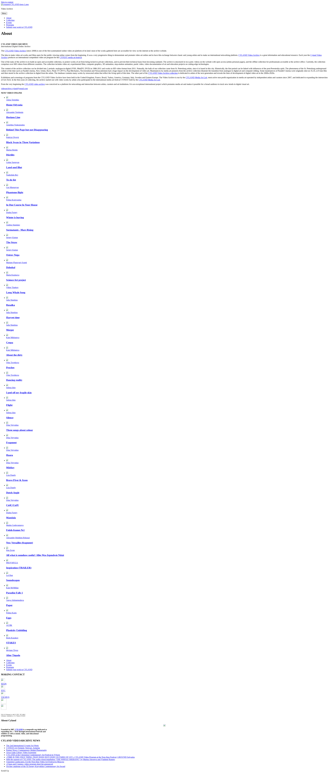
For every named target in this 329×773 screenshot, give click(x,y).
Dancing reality (14, 380)
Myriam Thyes (12, 650)
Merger (10, 330)
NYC (3, 690)
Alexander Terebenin (14, 112)
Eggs (8, 617)
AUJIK (9, 625)
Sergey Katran (12, 237)
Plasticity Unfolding (16, 630)
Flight (9, 405)
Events (9, 22)
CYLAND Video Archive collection (163, 73)
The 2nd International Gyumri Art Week (22, 745)
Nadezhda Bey (12, 175)
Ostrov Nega (12, 255)
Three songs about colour (19, 430)
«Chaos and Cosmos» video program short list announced (29, 764)
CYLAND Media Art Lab (196, 77)
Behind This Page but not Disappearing (27, 129)
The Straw (11, 242)
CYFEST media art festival (71, 57)
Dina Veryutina (12, 425)
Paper (9, 605)
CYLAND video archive (35, 84)
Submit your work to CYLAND (19, 27)
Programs (10, 25)
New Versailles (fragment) (19, 542)
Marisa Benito (12, 150)
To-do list (11, 179)
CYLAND (19, 729)
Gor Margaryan (12, 187)
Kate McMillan (12, 588)
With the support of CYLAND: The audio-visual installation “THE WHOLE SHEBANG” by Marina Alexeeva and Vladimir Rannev (60, 759)
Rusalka (10, 305)
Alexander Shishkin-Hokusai (18, 538)
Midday (10, 467)
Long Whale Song (15, 292)
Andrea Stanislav (13, 225)
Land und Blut (14, 167)
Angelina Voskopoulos (15, 125)
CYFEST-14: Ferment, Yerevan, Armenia (23, 748)
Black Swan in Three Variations (23, 142)
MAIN (4, 684)
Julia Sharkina (12, 300)
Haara (9, 455)
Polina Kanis (11, 613)
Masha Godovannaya (15, 525)
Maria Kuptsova (12, 275)
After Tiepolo (13, 655)
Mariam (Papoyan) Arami (16, 262)
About (8, 18)
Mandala (11, 517)
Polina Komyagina (13, 200)
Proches (10, 367)
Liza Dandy (11, 475)
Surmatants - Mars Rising (19, 230)
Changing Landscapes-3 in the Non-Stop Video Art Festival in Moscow (35, 762)
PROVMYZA (12, 563)
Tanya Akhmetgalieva (15, 600)
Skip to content (7, 2)
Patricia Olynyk (12, 137)
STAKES (11, 642)
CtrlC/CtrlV (12, 505)
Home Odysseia (14, 104)
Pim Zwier (10, 550)
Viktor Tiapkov (12, 287)
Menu (4, 13)
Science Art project (16, 280)
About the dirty (14, 355)
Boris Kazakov (12, 638)
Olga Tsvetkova (12, 362)
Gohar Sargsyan (12, 162)
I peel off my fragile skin (19, 392)
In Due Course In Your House (21, 205)
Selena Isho (11, 387)
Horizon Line (13, 117)
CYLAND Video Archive (15, 51)
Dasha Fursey (11, 212)
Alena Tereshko (12, 100)
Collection (10, 20)
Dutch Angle (12, 492)
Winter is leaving (15, 217)
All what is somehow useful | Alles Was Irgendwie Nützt (35, 555)
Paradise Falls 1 (14, 592)
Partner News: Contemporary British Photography (26, 750)
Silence (9, 417)
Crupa (9, 342)
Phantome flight (14, 192)
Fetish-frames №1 (15, 530)
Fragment (11, 442)
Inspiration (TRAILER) (18, 567)
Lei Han (9, 575)
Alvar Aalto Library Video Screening (21, 752)
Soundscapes (13, 580)
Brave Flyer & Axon (17, 480)
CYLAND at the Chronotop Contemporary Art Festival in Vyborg (33, 755)
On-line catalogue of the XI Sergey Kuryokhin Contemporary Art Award (35, 766)
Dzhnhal (10, 267)
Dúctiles (10, 154)
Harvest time (13, 317)
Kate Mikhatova (12, 337)
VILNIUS (5, 697)
